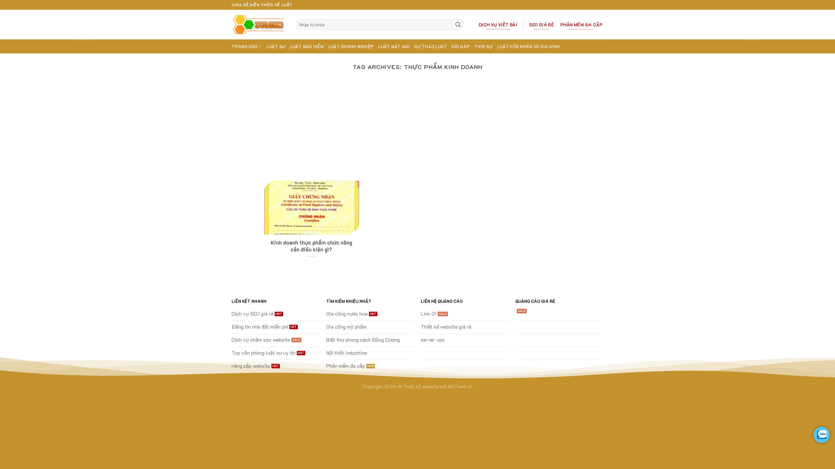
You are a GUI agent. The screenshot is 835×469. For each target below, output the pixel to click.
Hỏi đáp (460, 46)
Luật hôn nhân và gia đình (528, 46)
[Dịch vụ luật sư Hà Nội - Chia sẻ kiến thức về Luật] (259, 24)
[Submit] (458, 24)
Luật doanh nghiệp (350, 46)
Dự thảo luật (430, 46)
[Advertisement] (417, 132)
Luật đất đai (394, 46)
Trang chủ (244, 46)
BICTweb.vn (460, 386)
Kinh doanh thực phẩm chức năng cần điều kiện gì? (311, 246)
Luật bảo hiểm (307, 46)
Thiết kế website (421, 386)
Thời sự (483, 46)
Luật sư (276, 46)
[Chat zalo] (821, 435)
